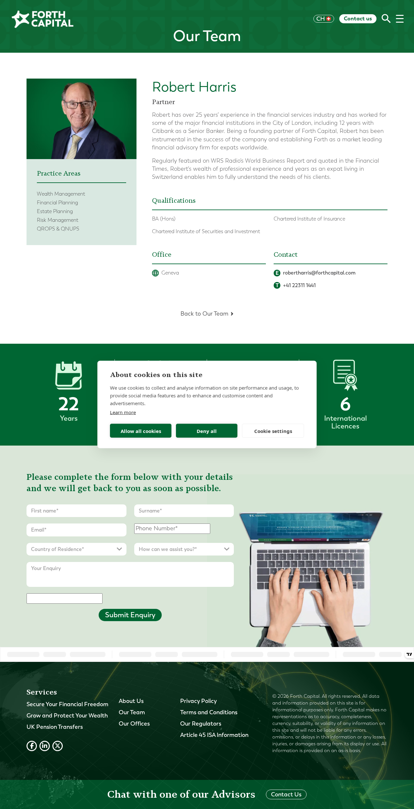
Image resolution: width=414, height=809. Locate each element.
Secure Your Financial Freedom (67, 704)
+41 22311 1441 (296, 285)
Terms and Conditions (208, 712)
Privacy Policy (198, 701)
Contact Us (286, 794)
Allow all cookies (141, 430)
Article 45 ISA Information (214, 735)
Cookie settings (273, 430)
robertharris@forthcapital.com (316, 273)
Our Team (132, 712)
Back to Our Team (204, 313)
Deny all (207, 430)
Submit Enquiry (130, 614)
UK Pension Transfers (55, 726)
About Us (131, 701)
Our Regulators (200, 723)
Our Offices (134, 723)
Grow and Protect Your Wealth (67, 715)
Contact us (358, 18)
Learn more (123, 412)
